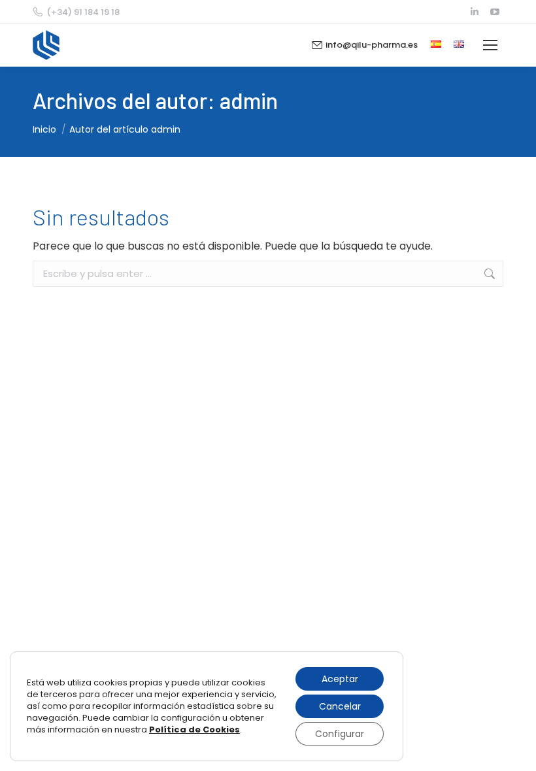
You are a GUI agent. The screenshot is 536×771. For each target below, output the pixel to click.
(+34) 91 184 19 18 (83, 12)
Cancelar (340, 706)
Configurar (339, 733)
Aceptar (340, 678)
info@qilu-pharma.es (372, 44)
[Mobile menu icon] (490, 45)
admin (249, 100)
